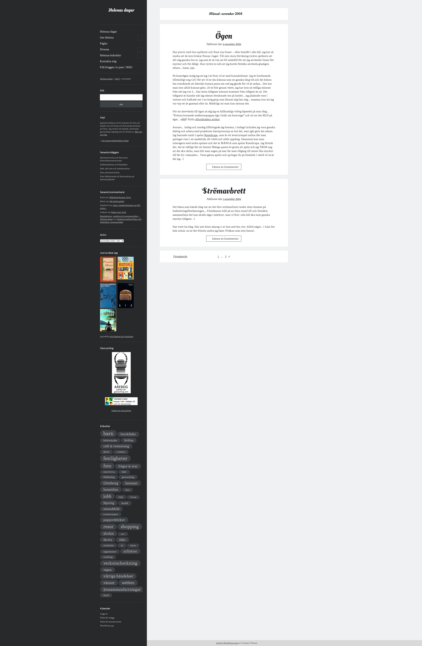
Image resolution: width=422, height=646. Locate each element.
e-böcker (121, 452)
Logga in (104, 614)
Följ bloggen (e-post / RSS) (116, 67)
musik (124, 503)
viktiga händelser (118, 576)
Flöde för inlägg (107, 618)
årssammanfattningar (122, 589)
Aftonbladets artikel (207, 119)
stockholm (108, 545)
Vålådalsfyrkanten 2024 (120, 197)
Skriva (107, 539)
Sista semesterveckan (110, 172)
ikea (127, 490)
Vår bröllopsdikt (116, 201)
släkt (122, 539)
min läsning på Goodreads (121, 336)
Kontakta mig (108, 61)
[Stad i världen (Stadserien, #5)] (108, 307)
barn (108, 433)
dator (106, 451)
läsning (133, 497)
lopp (121, 497)
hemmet (131, 483)
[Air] (126, 307)
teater (133, 545)
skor (123, 534)
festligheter (115, 458)
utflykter (130, 551)
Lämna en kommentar (225, 166)
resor (108, 526)
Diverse (104, 49)
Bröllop (128, 440)
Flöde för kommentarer (110, 622)
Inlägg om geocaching (121, 410)
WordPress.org (107, 626)
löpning (108, 503)
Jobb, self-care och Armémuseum (115, 168)
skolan (108, 533)
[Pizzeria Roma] (108, 281)
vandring (108, 557)
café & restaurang (116, 446)
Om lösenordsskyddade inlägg (115, 141)
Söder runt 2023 (118, 212)
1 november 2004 (232, 199)
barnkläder (128, 434)
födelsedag (109, 477)
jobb (107, 496)
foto (107, 465)
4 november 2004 (232, 44)
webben (128, 583)
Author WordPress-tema (227, 643)
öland (106, 595)
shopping (130, 526)
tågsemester (109, 551)
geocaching (128, 477)
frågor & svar (128, 466)
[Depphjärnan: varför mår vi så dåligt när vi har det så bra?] (108, 330)
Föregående (180, 256)
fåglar (124, 472)
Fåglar (103, 43)
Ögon (223, 36)
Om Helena (107, 37)
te (122, 545)
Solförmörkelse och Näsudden (113, 164)
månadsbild (111, 509)
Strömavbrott (223, 191)
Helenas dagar (121, 10)
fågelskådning (109, 472)
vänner (109, 583)
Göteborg (110, 483)
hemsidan (110, 489)
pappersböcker (114, 520)
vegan (107, 569)
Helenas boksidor (110, 55)
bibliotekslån (110, 440)
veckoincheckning (120, 563)
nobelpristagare (110, 514)
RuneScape (211, 135)
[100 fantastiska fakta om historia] (126, 279)
